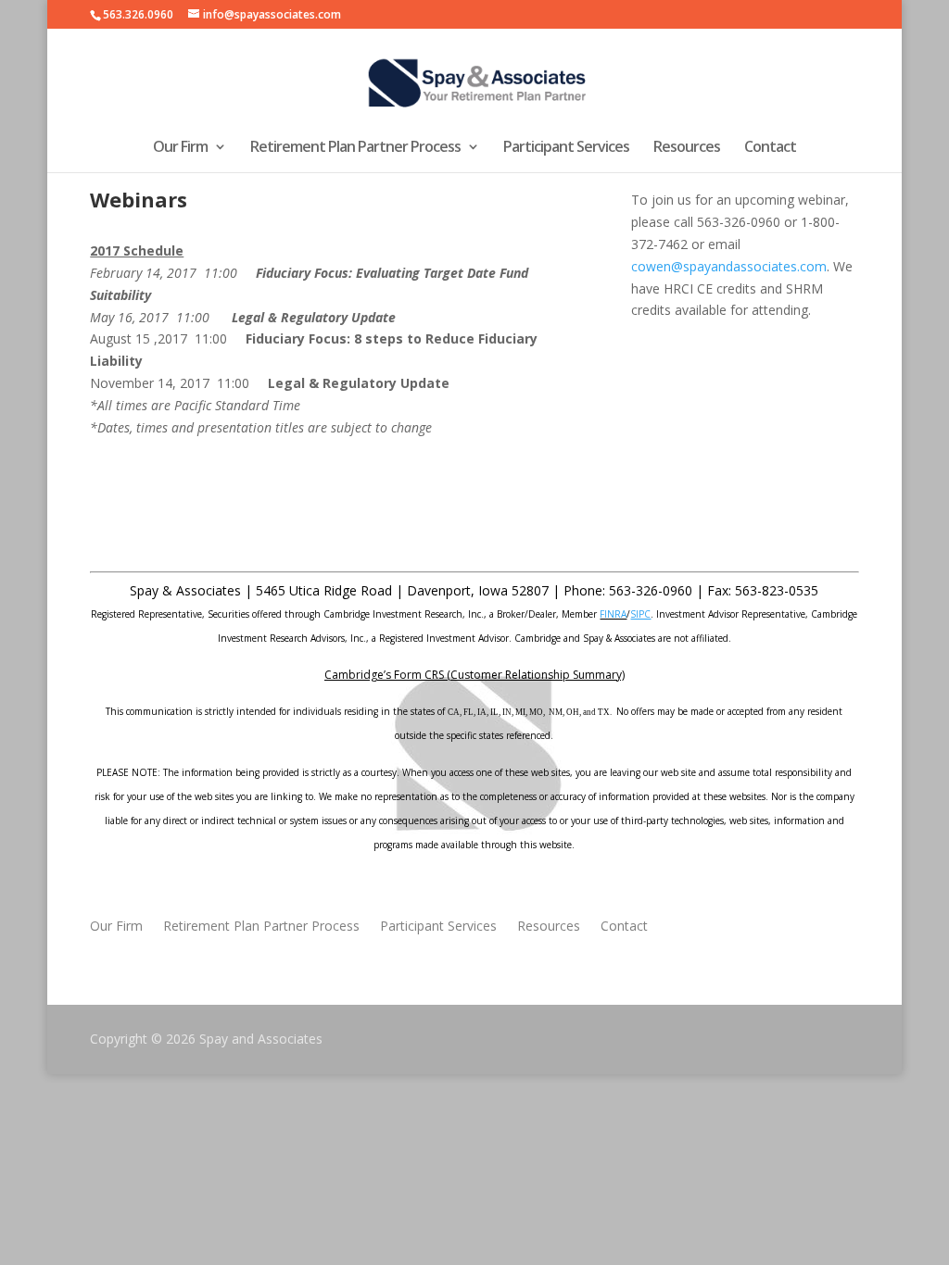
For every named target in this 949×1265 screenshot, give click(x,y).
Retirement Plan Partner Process (355, 148)
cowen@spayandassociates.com (729, 266)
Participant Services (566, 148)
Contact (770, 148)
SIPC (640, 613)
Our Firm (180, 148)
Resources (686, 148)
